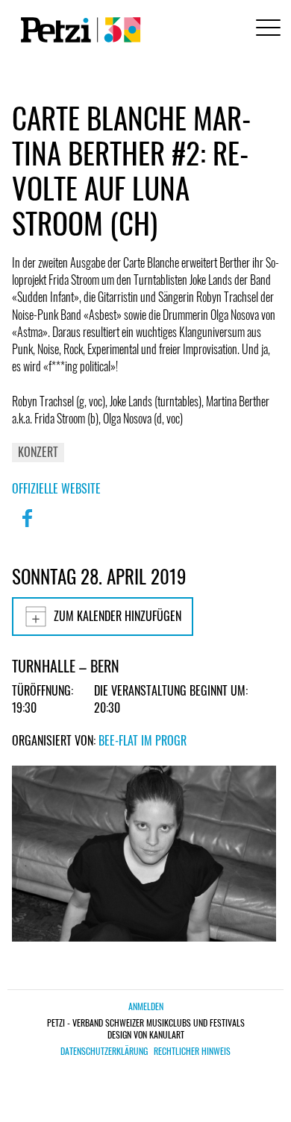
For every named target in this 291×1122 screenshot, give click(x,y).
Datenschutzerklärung (104, 1051)
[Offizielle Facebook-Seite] (27, 528)
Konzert (38, 452)
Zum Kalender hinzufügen (117, 616)
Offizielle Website (56, 488)
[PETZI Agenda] (77, 30)
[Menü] (265, 29)
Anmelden (145, 1006)
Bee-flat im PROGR (142, 740)
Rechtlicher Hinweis (192, 1051)
